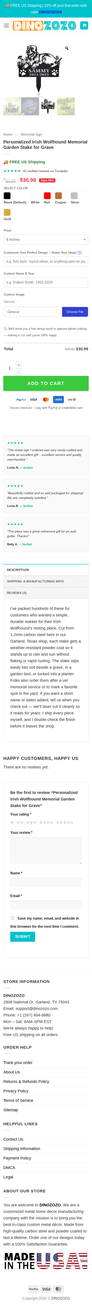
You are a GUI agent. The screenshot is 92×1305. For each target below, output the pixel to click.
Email (16, 896)
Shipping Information (21, 1148)
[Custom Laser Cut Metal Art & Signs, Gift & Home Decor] (44, 25)
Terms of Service (18, 1100)
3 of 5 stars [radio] (31, 823)
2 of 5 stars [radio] (19, 823)
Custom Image (14, 294)
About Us (11, 1072)
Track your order (18, 1062)
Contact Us (13, 1139)
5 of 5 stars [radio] (64, 823)
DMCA (9, 1167)
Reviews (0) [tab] (17, 593)
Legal (8, 1177)
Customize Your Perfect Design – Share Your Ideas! (42, 252)
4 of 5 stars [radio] (45, 823)
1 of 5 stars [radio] (11, 823)
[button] (6, 26)
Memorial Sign (31, 134)
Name (16, 873)
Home (7, 134)
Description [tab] (18, 570)
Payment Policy (17, 1158)
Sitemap (10, 1110)
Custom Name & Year (19, 273)
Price (15, 230)
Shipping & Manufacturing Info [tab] (35, 581)
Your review (21, 832)
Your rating (20, 814)
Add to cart (46, 383)
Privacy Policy (15, 1091)
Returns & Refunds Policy (26, 1081)
